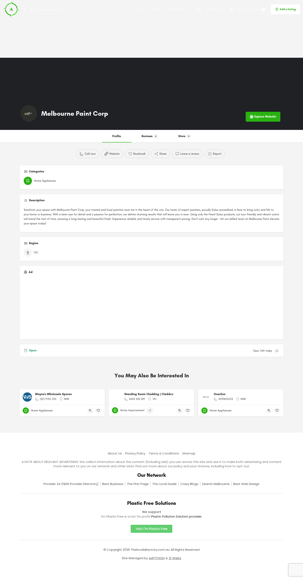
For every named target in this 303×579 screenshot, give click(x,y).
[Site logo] (12, 9)
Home (141, 9)
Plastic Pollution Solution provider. (176, 516)
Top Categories (176, 9)
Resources (213, 9)
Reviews (149, 136)
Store (183, 136)
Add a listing (288, 9)
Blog (198, 9)
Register (253, 9)
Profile (116, 136)
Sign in (239, 9)
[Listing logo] (29, 113)
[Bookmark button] (98, 410)
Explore (156, 9)
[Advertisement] (123, 29)
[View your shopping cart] (263, 9)
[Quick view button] (90, 410)
